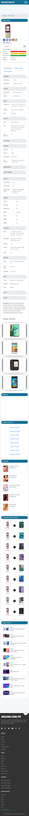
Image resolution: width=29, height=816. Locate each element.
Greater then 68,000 (14, 454)
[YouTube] (12, 728)
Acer (2, 797)
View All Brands (5, 809)
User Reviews (8, 71)
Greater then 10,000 (14, 431)
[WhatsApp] (16, 728)
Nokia (2, 799)
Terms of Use (4, 773)
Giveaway (3, 749)
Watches (3, 741)
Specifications (8, 68)
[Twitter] (8, 728)
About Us (3, 766)
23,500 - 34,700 (14, 439)
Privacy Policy (4, 771)
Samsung (3, 794)
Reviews (3, 758)
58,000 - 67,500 (14, 450)
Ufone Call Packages (6, 783)
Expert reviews (18, 68)
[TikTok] (19, 728)
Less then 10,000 (14, 427)
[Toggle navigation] (26, 2)
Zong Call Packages (5, 785)
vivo (2, 807)
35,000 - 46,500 (14, 442)
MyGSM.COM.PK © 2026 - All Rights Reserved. (14, 814)
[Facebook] (2, 728)
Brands (2, 744)
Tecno (2, 802)
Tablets (2, 739)
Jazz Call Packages (5, 780)
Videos (2, 761)
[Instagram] (5, 728)
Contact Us (3, 768)
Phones (4, 15)
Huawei (2, 804)
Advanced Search (5, 746)
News (2, 756)
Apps (2, 763)
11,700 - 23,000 (14, 435)
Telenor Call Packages (6, 788)
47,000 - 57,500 (14, 446)
